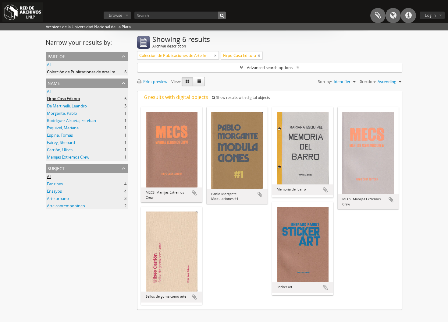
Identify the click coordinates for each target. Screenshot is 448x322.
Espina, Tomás (60, 135)
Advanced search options (269, 67)
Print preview (154, 81)
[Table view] (199, 81)
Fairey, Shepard (61, 142)
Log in (430, 15)
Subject (56, 168)
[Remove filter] (215, 55)
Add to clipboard (194, 193)
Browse (115, 15)
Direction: (367, 81)
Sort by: (325, 81)
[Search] (222, 15)
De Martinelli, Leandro (67, 106)
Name (54, 83)
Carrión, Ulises (60, 149)
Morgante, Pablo (62, 113)
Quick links (408, 15)
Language (393, 15)
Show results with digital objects (242, 97)
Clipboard (378, 15)
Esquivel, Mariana (63, 128)
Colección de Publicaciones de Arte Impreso (86, 72)
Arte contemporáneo (66, 205)
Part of (56, 56)
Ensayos (54, 191)
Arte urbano (58, 198)
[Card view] (187, 81)
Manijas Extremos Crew (68, 157)
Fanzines (55, 184)
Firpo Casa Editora (63, 98)
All (49, 64)
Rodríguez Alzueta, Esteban (71, 120)
